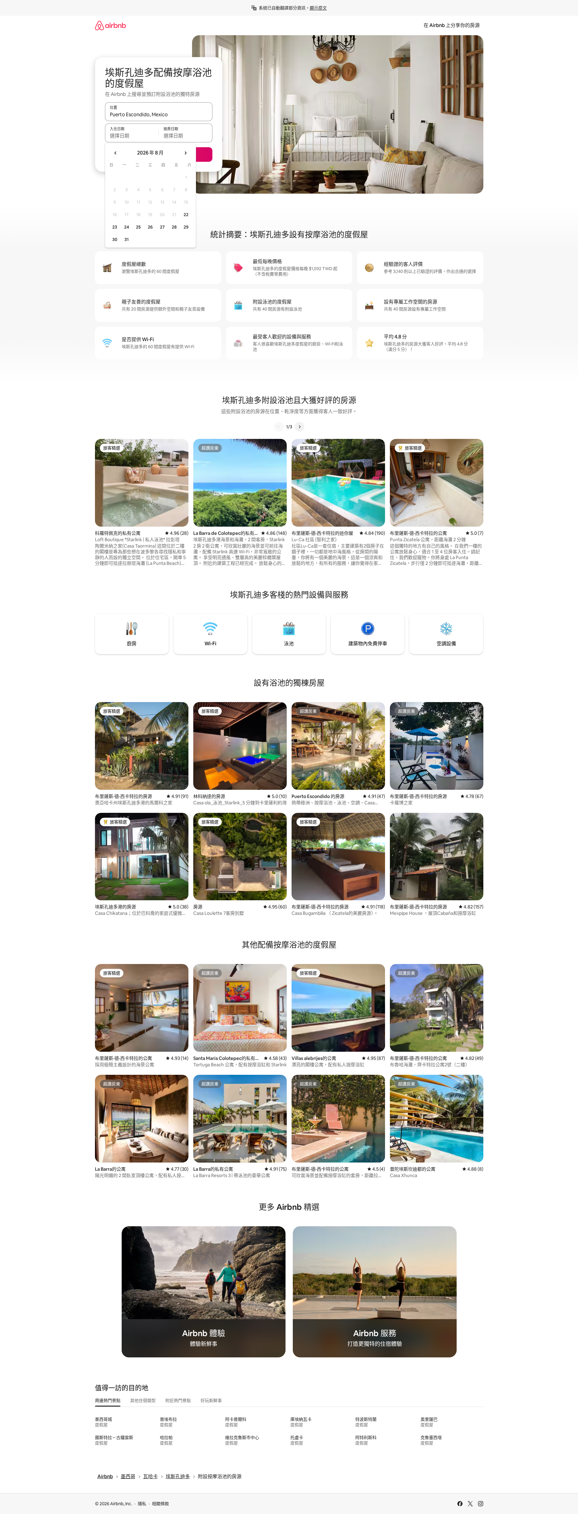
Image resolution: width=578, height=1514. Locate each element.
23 (114, 227)
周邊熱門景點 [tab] (107, 1400)
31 (126, 239)
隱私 (142, 1503)
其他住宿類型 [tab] (143, 1400)
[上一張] (279, 427)
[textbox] (132, 135)
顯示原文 (318, 8)
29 (186, 227)
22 (186, 214)
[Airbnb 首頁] (110, 25)
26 (150, 227)
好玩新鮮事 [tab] (211, 1400)
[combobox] (159, 114)
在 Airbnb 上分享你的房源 (452, 25)
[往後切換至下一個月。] (185, 153)
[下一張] (299, 427)
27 (162, 227)
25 (138, 227)
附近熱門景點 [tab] (178, 1400)
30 (114, 239)
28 (174, 227)
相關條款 (160, 1503)
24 (126, 227)
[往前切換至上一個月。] (115, 153)
